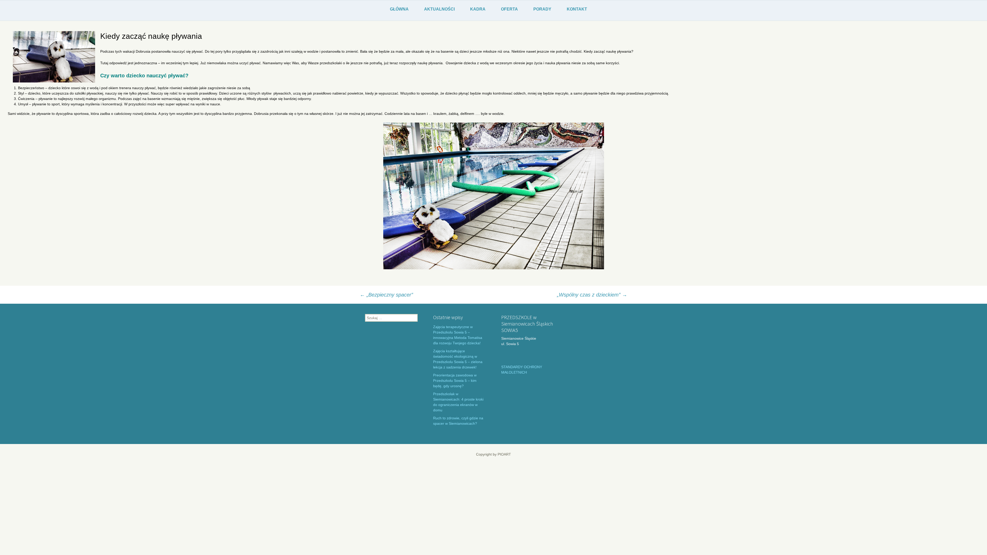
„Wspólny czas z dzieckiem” (592, 295)
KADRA (478, 9)
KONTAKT (577, 9)
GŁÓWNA (399, 9)
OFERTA (509, 9)
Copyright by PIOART (493, 454)
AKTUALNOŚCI (439, 9)
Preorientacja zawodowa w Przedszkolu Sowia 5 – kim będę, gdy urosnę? (455, 380)
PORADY (542, 9)
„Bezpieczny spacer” (386, 295)
